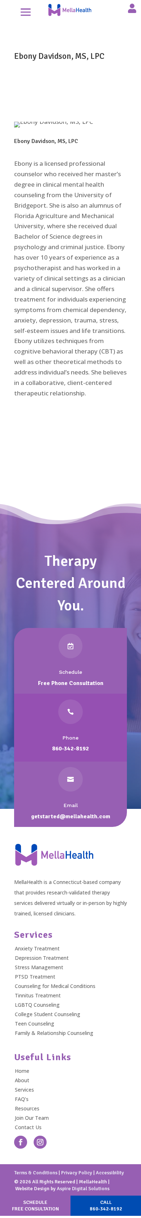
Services (24, 1089)
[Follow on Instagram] (40, 1142)
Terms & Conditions (35, 1173)
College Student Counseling (47, 1014)
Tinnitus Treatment (38, 995)
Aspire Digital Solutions (83, 1189)
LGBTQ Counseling (37, 1004)
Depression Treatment (42, 957)
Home (22, 1070)
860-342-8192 (70, 748)
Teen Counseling (34, 1023)
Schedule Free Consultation (70, 465)
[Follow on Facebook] (20, 1142)
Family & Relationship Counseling (54, 1033)
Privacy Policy (76, 1173)
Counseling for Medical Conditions (55, 986)
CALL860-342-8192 (106, 1205)
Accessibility (110, 1173)
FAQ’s (22, 1099)
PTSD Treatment (35, 976)
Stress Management (39, 967)
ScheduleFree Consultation (35, 1205)
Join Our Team (32, 1117)
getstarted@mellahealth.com (70, 816)
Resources (27, 1108)
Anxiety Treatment (37, 948)
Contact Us (28, 1127)
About (22, 1080)
